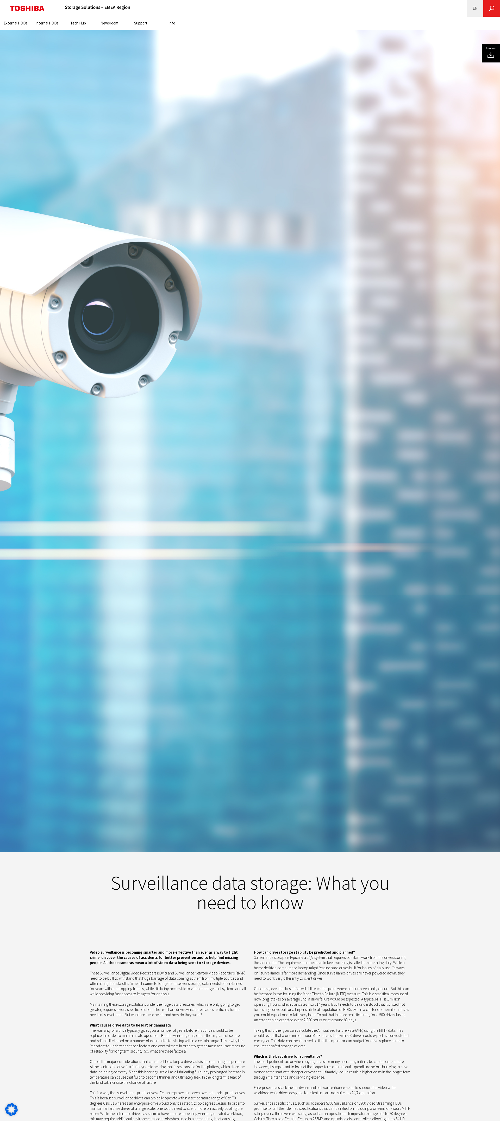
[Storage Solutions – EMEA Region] (97, 8)
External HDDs (16, 23)
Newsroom (109, 23)
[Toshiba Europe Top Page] (27, 8)
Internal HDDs (47, 23)
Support (140, 23)
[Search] (491, 8)
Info (171, 23)
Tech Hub (78, 23)
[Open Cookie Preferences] (11, 1114)
